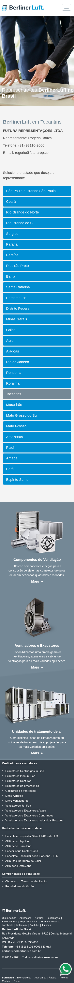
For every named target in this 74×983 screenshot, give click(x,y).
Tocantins (13, 394)
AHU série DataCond (18, 865)
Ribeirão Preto (17, 266)
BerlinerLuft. (23, 7)
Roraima (13, 383)
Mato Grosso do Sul (21, 415)
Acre (9, 341)
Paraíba (12, 255)
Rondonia (13, 373)
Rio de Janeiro (17, 362)
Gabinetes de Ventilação (20, 790)
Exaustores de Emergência (22, 785)
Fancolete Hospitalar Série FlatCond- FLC (31, 836)
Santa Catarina (18, 287)
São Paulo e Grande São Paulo (31, 191)
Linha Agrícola (14, 795)
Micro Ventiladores (16, 800)
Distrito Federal (18, 309)
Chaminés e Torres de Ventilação (26, 881)
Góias (10, 330)
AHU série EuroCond (18, 846)
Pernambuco (16, 298)
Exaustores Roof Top (18, 780)
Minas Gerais (16, 319)
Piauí (10, 448)
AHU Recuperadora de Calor (23, 860)
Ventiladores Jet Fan (18, 805)
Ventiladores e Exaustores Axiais (25, 810)
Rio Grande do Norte (22, 212)
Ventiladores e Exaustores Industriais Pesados (34, 820)
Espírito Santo (17, 480)
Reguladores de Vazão (19, 886)
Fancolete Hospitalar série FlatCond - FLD (31, 855)
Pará (10, 469)
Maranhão (14, 405)
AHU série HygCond (17, 841)
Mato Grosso (16, 426)
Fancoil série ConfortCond (21, 851)
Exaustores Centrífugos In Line (24, 770)
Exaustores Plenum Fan (20, 775)
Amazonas (14, 437)
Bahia (10, 276)
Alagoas (12, 351)
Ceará (11, 202)
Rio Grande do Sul (20, 223)
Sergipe (12, 234)
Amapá (11, 458)
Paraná (12, 244)
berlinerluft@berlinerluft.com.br (21, 951)
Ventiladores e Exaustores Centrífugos (29, 815)
